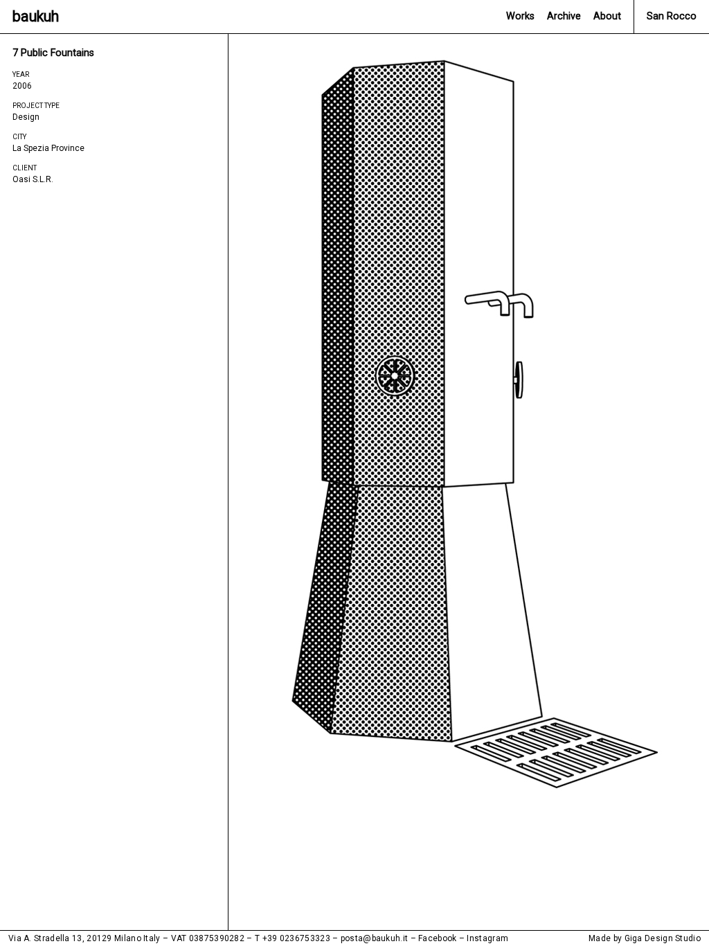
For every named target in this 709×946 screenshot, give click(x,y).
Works (520, 16)
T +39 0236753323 (292, 938)
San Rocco (672, 16)
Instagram (487, 938)
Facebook (437, 938)
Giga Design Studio (663, 938)
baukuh (35, 16)
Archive (564, 16)
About (607, 16)
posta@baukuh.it (375, 938)
